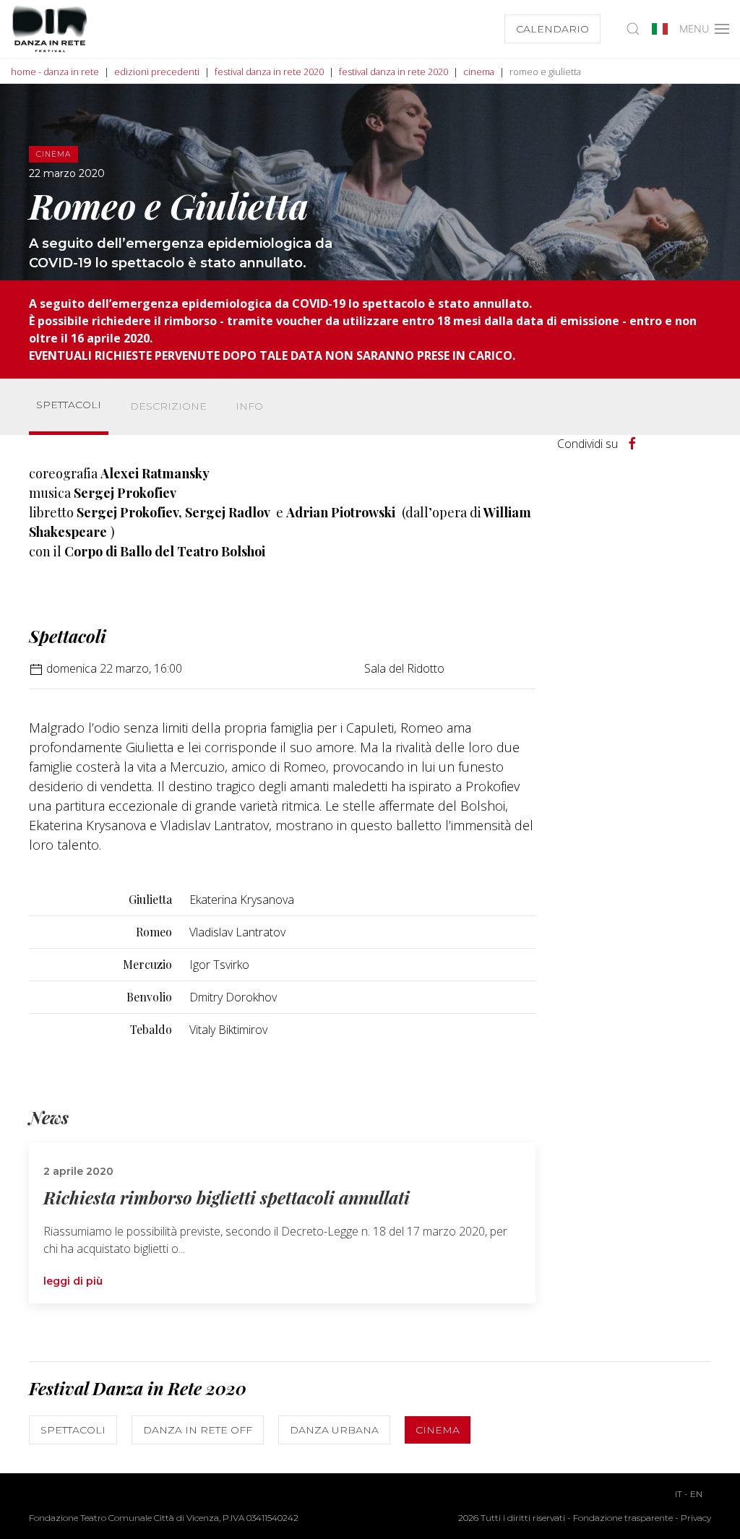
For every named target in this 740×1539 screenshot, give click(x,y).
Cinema (438, 1429)
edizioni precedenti (156, 71)
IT (678, 1493)
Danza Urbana (334, 1429)
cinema (478, 71)
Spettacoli (68, 404)
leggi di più (73, 1281)
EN (696, 1493)
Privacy (696, 1517)
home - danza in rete (55, 71)
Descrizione (168, 406)
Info (249, 406)
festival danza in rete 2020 (269, 71)
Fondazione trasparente (623, 1517)
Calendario (552, 28)
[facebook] (632, 443)
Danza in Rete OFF (197, 1429)
